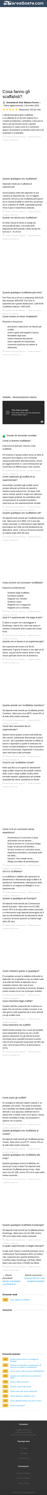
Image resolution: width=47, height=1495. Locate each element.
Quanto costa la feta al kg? (20, 1387)
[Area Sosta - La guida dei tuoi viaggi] (23, 5)
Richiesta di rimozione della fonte (15, 136)
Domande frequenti (23, 1473)
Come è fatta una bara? (19, 1382)
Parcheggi (23, 1448)
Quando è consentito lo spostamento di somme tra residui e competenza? (25, 1366)
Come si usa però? (17, 1405)
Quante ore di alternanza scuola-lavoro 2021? (25, 1377)
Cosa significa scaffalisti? (20, 1300)
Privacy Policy (23, 1483)
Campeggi (23, 1453)
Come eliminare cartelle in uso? (22, 1396)
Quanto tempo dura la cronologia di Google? (24, 1360)
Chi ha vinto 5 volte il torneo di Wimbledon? (27, 1371)
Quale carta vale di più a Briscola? (23, 1391)
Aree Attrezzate (23, 1458)
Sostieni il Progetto (23, 1478)
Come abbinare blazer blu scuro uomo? (26, 1401)
